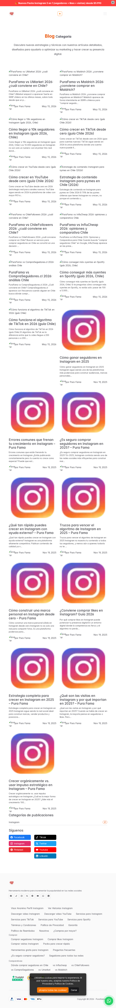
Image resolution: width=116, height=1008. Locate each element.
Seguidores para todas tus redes (66, 955)
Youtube (43, 849)
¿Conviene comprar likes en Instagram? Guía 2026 (81, 612)
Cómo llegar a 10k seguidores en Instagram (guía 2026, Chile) (32, 133)
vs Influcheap (60, 965)
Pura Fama (24, 106)
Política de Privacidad (52, 925)
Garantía (73, 925)
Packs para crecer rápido (56, 943)
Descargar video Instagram (25, 913)
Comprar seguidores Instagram (27, 939)
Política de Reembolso (23, 930)
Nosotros (44, 930)
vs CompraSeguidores (22, 969)
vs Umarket (44, 969)
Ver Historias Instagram (60, 908)
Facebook (19, 837)
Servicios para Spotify (79, 919)
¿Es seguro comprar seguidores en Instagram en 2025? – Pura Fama (81, 444)
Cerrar (74, 990)
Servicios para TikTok (22, 919)
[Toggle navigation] (105, 14)
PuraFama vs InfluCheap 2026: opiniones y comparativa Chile (79, 228)
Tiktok (42, 837)
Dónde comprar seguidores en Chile (29, 965)
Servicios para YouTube (50, 919)
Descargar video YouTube (57, 913)
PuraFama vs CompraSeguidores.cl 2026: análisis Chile (30, 276)
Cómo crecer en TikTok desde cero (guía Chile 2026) (83, 131)
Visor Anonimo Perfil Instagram (27, 908)
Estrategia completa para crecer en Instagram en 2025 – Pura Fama (31, 699)
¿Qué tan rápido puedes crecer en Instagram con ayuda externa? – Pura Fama (31, 529)
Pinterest (18, 849)
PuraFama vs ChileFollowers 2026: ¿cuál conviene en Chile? (31, 228)
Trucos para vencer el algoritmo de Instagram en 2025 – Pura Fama (80, 529)
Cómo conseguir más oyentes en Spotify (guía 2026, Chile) (83, 274)
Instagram (14, 822)
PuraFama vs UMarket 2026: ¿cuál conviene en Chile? (31, 84)
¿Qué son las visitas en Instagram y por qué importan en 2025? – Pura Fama (83, 699)
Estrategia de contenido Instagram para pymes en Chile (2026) (80, 181)
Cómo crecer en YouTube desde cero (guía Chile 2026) (31, 179)
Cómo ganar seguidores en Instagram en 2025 (81, 359)
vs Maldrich (61, 969)
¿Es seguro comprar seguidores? (28, 955)
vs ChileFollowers (80, 965)
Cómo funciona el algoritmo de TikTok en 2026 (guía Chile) (32, 322)
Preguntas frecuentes (64, 950)
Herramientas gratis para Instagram (29, 950)
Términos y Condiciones (23, 925)
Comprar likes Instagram (60, 939)
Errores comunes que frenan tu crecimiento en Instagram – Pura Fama (32, 444)
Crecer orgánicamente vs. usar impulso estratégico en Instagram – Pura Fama (30, 785)
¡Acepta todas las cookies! (53, 990)
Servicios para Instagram (89, 913)
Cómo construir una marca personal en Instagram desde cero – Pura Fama (32, 614)
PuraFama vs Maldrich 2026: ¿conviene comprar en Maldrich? (82, 86)
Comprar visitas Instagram (25, 943)
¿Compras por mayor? (65, 930)
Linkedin (43, 856)
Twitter (43, 843)
